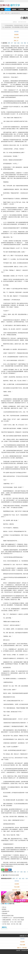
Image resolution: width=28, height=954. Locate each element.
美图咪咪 (14, 9)
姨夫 (15, 43)
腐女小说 (8, 9)
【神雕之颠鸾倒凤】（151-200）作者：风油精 (13, 919)
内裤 (9, 43)
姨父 (18, 43)
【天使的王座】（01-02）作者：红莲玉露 (12, 921)
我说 (25, 43)
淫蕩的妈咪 (4, 913)
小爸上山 (4, 907)
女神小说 (15, 21)
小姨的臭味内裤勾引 (15, 13)
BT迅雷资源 (21, 9)
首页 (2, 9)
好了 (12, 43)
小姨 (22, 43)
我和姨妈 (4, 909)
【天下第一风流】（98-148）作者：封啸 (11, 924)
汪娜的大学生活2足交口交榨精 (12, 875)
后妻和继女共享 (5, 911)
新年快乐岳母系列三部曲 (7, 915)
